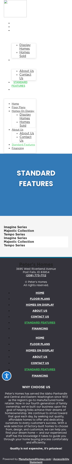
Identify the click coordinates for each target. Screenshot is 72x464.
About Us (20, 60)
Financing (20, 89)
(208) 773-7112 (36, 275)
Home (17, 23)
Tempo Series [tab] (14, 234)
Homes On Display (23, 111)
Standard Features (23, 145)
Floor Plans (22, 27)
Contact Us (40, 316)
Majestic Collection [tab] (19, 230)
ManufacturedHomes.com (35, 459)
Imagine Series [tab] (15, 227)
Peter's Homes (36, 264)
